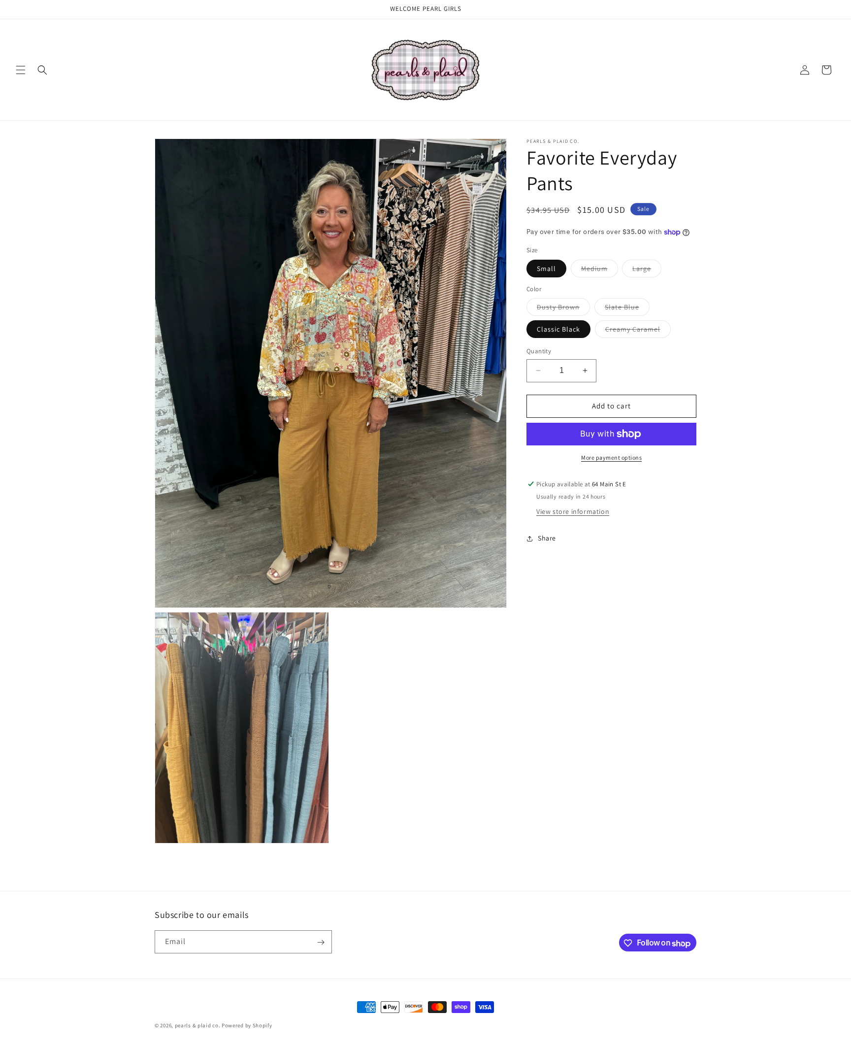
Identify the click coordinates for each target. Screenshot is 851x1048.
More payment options (611, 457)
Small (546, 268)
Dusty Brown (563, 309)
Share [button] (547, 538)
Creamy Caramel (638, 331)
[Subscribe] (320, 942)
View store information (572, 511)
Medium (599, 270)
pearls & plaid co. (198, 1025)
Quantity (538, 351)
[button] (21, 70)
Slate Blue (627, 309)
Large (646, 270)
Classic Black (558, 329)
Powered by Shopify (247, 1025)
